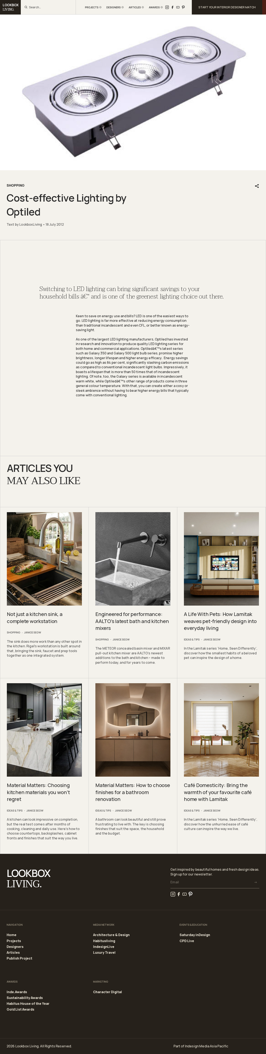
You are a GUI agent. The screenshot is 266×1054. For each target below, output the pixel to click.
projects (92, 7)
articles (135, 7)
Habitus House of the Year (28, 1004)
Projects (14, 941)
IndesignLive (103, 947)
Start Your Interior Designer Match (227, 7)
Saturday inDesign (195, 935)
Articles (13, 953)
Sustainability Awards (25, 998)
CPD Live (187, 941)
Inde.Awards (17, 992)
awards (154, 7)
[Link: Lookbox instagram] (167, 7)
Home (11, 935)
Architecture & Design (111, 935)
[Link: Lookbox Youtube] (178, 7)
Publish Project (19, 958)
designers (113, 7)
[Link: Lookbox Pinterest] (183, 7)
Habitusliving (104, 941)
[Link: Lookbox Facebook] (172, 7)
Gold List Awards (20, 1009)
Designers (15, 947)
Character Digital (107, 992)
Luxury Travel (104, 953)
